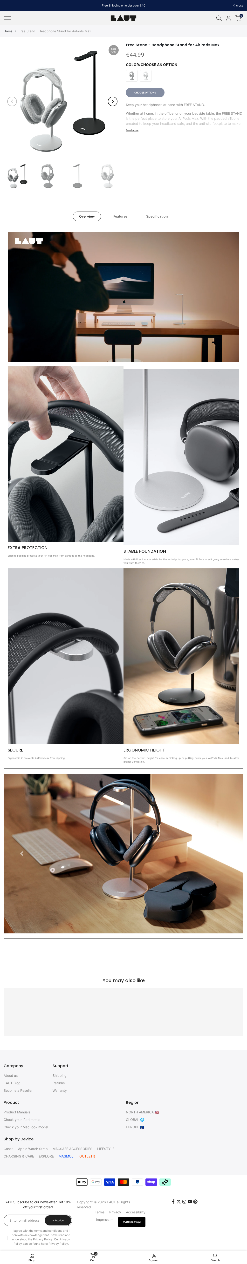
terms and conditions (48, 1230)
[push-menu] (7, 18)
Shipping (60, 1075)
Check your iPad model (22, 1120)
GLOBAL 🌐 (135, 1120)
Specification (157, 216)
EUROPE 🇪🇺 (135, 1127)
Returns (59, 1083)
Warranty (60, 1090)
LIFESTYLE (105, 1149)
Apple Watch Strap (33, 1149)
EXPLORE (46, 1156)
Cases (8, 1149)
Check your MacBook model (26, 1127)
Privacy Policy (58, 1243)
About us (11, 1075)
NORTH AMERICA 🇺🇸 (142, 1112)
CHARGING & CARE (19, 1156)
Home (8, 31)
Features (120, 216)
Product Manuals (17, 1112)
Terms (99, 1212)
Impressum (104, 1219)
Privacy (115, 1212)
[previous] (12, 101)
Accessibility (135, 1212)
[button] (22, 853)
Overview (87, 216)
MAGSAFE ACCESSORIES (72, 1149)
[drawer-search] (219, 18)
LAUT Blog (12, 1083)
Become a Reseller (18, 1090)
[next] (112, 101)
